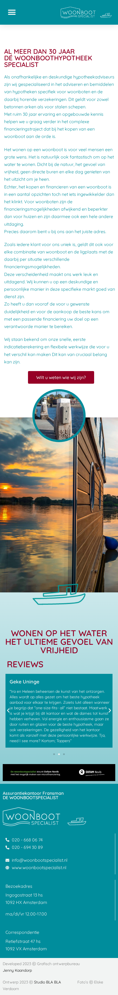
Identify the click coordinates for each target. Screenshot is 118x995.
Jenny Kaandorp (17, 970)
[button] (11, 12)
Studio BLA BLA (47, 982)
